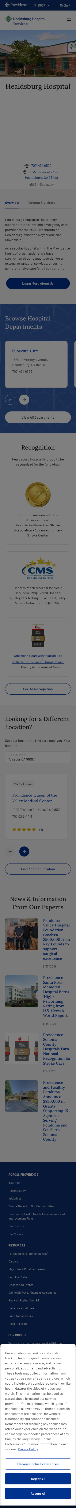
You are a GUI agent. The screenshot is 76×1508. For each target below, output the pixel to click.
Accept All (38, 1493)
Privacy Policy (28, 1449)
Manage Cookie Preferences (38, 1464)
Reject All (38, 1479)
